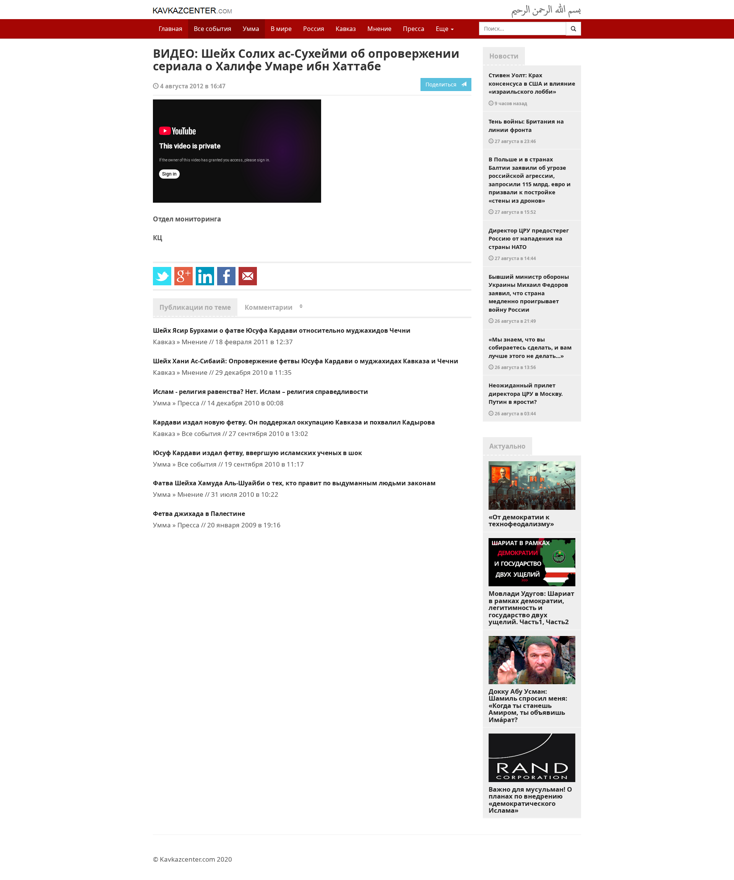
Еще (443, 28)
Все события (212, 28)
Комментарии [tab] (273, 307)
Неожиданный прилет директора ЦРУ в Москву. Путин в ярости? (526, 398)
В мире (281, 28)
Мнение (379, 28)
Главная (170, 28)
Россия (313, 28)
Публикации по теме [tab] (195, 307)
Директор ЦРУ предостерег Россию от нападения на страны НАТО (529, 244)
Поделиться (443, 84)
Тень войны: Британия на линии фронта (526, 130)
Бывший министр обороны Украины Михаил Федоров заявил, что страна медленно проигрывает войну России (529, 298)
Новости (503, 56)
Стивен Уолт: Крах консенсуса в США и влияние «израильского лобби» (532, 88)
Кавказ (346, 28)
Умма (251, 28)
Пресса (413, 28)
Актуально (507, 446)
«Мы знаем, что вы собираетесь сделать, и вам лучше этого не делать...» (530, 353)
